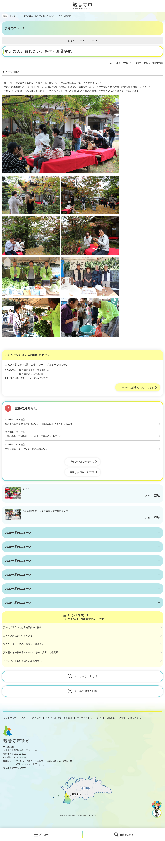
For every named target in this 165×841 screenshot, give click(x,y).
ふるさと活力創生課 (16, 364)
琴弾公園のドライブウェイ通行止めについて (27, 448)
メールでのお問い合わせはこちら (137, 387)
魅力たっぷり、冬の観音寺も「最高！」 (23, 644)
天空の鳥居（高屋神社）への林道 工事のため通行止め (33, 436)
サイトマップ (9, 718)
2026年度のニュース (18, 532)
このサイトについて (31, 718)
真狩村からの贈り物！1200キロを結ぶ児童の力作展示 (30, 652)
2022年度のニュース (18, 588)
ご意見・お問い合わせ (130, 718)
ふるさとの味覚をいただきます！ (20, 635)
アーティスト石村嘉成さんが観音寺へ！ (23, 661)
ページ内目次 (12, 72)
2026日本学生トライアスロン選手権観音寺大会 (47, 511)
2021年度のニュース (18, 602)
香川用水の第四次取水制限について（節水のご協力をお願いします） (40, 423)
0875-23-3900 (20, 754)
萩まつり (27, 489)
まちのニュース (30, 16)
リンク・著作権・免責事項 (59, 718)
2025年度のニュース (18, 546)
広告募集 (110, 718)
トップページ (15, 16)
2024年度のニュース (18, 560)
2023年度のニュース (18, 574)
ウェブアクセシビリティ (89, 718)
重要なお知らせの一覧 (82, 461)
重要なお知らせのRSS (82, 472)
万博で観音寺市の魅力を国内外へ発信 (22, 627)
